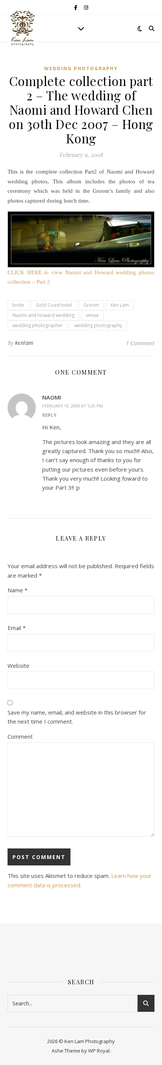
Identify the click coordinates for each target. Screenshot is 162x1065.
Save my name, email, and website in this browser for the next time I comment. (77, 716)
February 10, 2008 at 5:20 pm (72, 406)
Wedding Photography (81, 68)
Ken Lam (120, 305)
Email (17, 628)
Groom (91, 305)
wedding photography (98, 325)
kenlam (24, 342)
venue (92, 315)
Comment (20, 736)
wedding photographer (37, 325)
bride (18, 305)
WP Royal (99, 1050)
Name (18, 590)
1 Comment (140, 343)
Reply (49, 415)
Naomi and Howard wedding (43, 315)
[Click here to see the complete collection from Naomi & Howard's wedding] (81, 239)
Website (18, 665)
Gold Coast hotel (54, 305)
